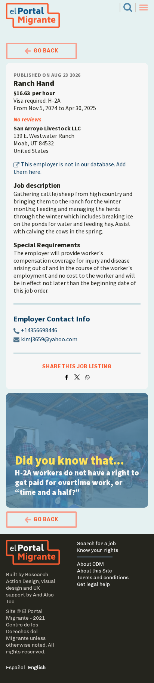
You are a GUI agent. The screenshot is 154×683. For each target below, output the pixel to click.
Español (15, 667)
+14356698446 (39, 330)
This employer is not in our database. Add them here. (69, 167)
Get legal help (93, 584)
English (37, 667)
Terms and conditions (103, 577)
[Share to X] (77, 377)
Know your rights (97, 550)
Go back (46, 51)
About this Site (94, 571)
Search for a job (96, 543)
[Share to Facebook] (66, 377)
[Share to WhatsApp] (87, 377)
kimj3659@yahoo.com (49, 339)
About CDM (90, 564)
